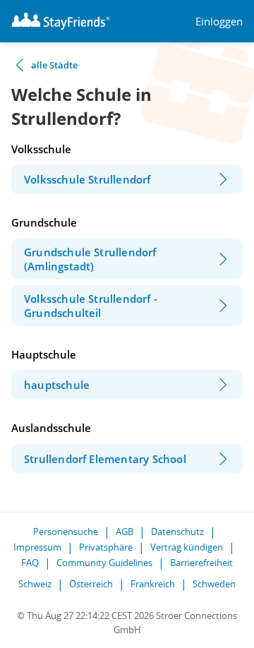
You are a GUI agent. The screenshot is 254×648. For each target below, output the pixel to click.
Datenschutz (177, 531)
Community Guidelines (104, 562)
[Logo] (60, 21)
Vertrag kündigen (186, 547)
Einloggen (219, 21)
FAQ (30, 562)
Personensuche (65, 531)
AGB (124, 531)
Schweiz (35, 583)
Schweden (214, 583)
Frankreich (153, 583)
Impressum (37, 547)
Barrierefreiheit (201, 562)
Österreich (91, 583)
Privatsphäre (106, 547)
